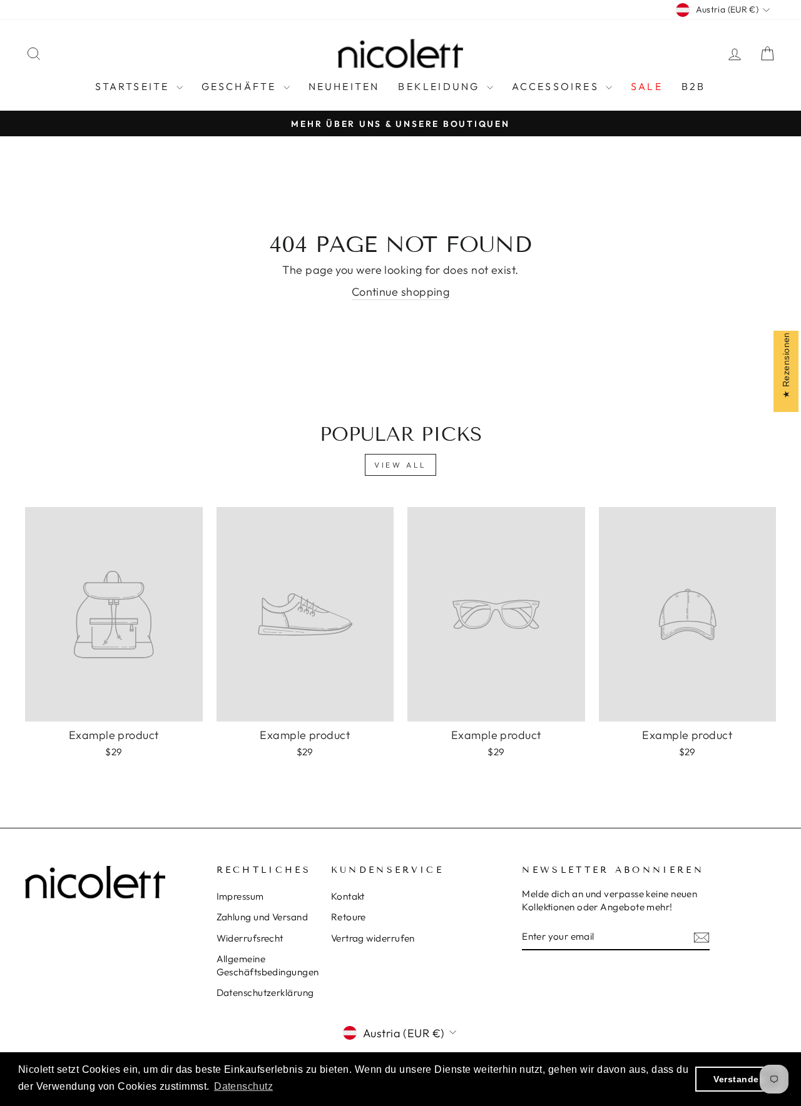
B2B (693, 86)
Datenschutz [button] (243, 1086)
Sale (647, 86)
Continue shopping (401, 291)
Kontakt (348, 896)
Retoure (348, 917)
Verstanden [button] (739, 1079)
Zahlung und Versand (263, 917)
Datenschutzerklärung (265, 992)
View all (400, 465)
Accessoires (557, 86)
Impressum (240, 896)
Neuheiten (344, 86)
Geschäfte (241, 86)
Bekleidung (440, 86)
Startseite (134, 86)
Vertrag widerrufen (373, 938)
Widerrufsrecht (250, 938)
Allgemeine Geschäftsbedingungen (268, 965)
